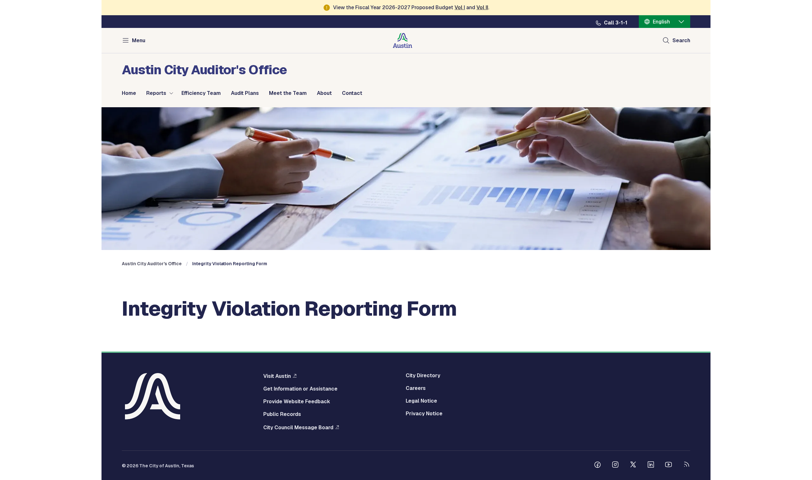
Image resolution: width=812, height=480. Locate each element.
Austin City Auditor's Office (152, 263)
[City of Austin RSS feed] (686, 465)
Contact (352, 93)
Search (681, 40)
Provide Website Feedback (296, 401)
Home (129, 93)
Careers (416, 388)
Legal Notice (421, 401)
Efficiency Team (201, 93)
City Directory (423, 375)
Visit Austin (277, 376)
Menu (138, 40)
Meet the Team (288, 93)
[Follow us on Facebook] (597, 465)
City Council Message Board (298, 427)
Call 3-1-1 (615, 22)
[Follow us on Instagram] (615, 465)
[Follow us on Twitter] (633, 465)
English (661, 21)
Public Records (282, 414)
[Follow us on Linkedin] (651, 465)
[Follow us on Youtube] (668, 465)
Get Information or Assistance (300, 388)
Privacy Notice (424, 413)
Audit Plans (245, 93)
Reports (156, 93)
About (324, 93)
